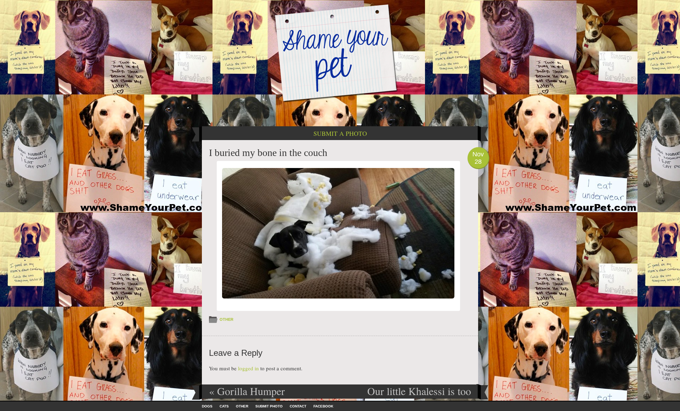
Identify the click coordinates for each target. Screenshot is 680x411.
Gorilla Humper (247, 391)
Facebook (323, 406)
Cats (224, 406)
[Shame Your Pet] (340, 52)
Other (226, 319)
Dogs (207, 406)
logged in (248, 368)
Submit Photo (269, 406)
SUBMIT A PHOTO (340, 133)
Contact (298, 406)
